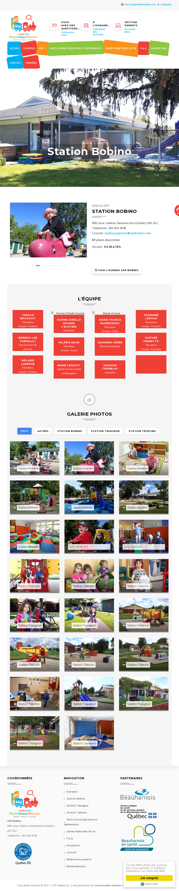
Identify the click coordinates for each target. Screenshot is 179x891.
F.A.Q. (143, 48)
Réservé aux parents (79, 859)
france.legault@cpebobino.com (140, 4)
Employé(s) (166, 4)
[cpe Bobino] (34, 457)
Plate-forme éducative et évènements (76, 48)
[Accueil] (23, 19)
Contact (16, 62)
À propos (29, 48)
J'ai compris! (149, 878)
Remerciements (76, 866)
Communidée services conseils (112, 885)
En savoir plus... (130, 30)
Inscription (159, 48)
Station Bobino (76, 798)
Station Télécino (77, 812)
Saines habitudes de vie (121, 48)
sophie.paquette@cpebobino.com (128, 233)
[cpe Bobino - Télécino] (34, 575)
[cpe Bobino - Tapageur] (34, 614)
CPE (41, 48)
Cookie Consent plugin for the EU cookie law (149, 884)
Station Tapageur (78, 805)
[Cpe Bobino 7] (89, 497)
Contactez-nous (68, 33)
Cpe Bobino (78, 547)
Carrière (31, 62)
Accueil (14, 48)
